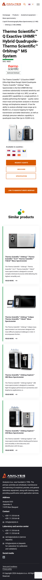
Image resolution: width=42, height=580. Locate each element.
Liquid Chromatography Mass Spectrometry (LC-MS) (20, 21)
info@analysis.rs (11, 522)
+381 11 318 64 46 (12, 516)
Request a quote (21, 163)
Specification (21, 176)
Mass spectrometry (9, 18)
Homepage (6, 15)
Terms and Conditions (10, 566)
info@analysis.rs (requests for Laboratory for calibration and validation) (16, 546)
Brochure (21, 169)
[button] (30, 4)
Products (15, 15)
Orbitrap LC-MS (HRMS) (13, 25)
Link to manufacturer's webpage (21, 190)
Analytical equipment (28, 15)
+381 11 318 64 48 (12, 518)
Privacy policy (7, 569)
